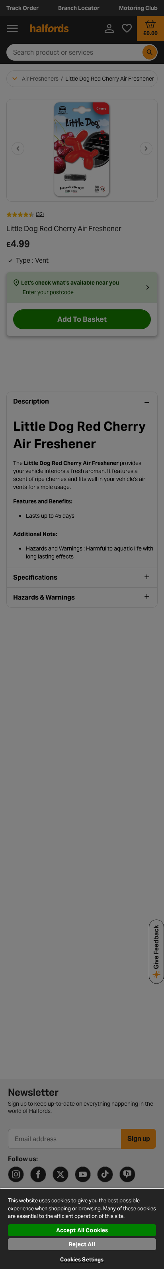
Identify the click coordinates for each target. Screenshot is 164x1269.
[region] (82, 1228)
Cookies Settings (81, 1259)
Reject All (82, 1244)
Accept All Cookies (82, 1230)
